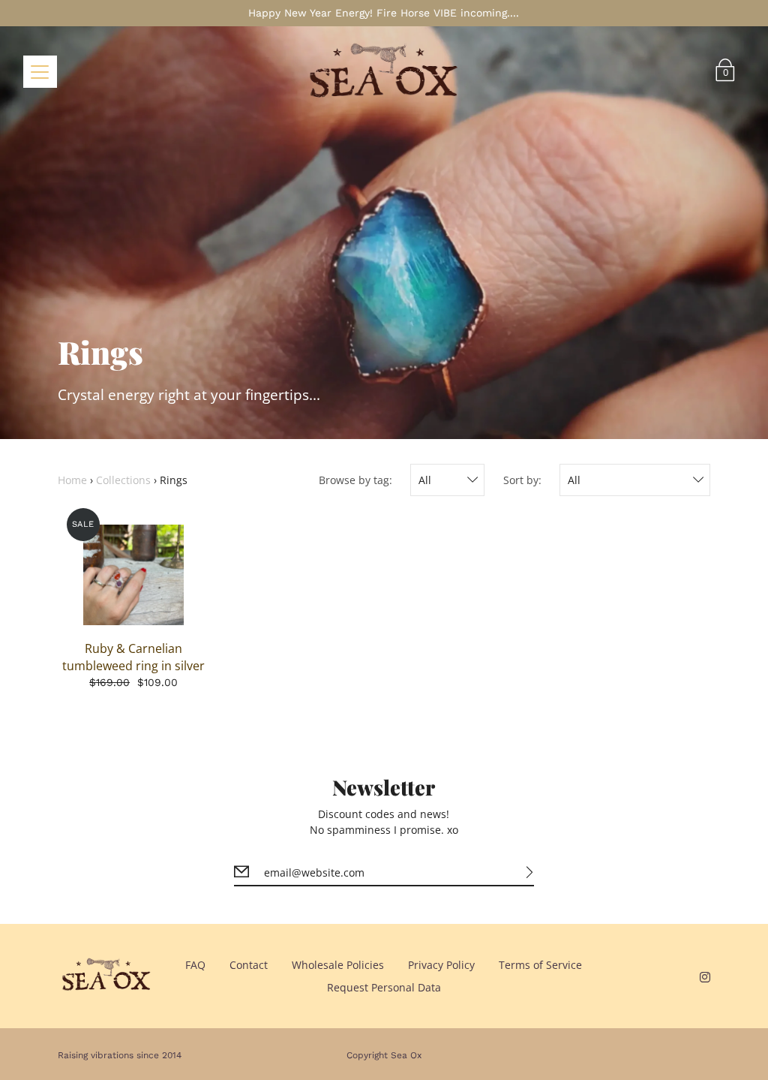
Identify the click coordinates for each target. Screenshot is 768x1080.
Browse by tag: (355, 480)
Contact (249, 965)
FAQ (195, 965)
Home (72, 480)
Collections (123, 480)
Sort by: (522, 480)
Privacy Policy (441, 965)
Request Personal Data (384, 987)
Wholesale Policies (338, 965)
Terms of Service (540, 965)
